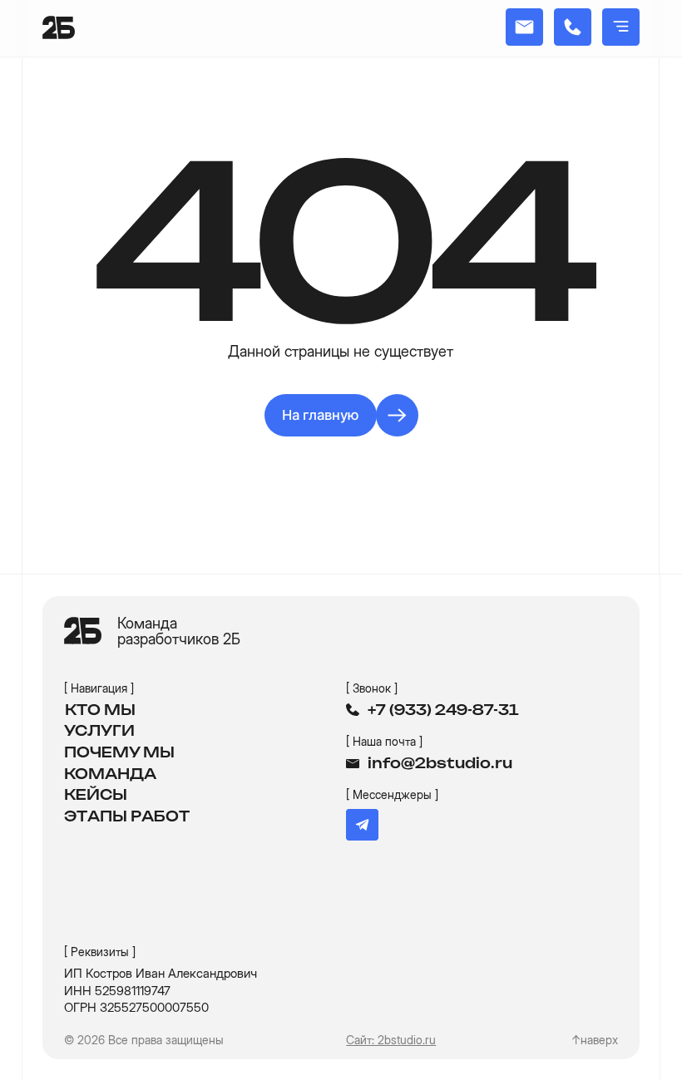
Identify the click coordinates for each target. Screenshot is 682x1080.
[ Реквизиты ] (100, 951)
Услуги (99, 731)
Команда (110, 775)
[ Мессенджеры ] (392, 794)
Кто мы (100, 711)
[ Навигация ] (99, 688)
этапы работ (127, 817)
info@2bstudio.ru (440, 764)
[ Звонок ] (372, 688)
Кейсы (95, 795)
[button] (621, 27)
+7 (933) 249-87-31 (443, 711)
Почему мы (119, 753)
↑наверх (594, 1040)
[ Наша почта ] (384, 741)
